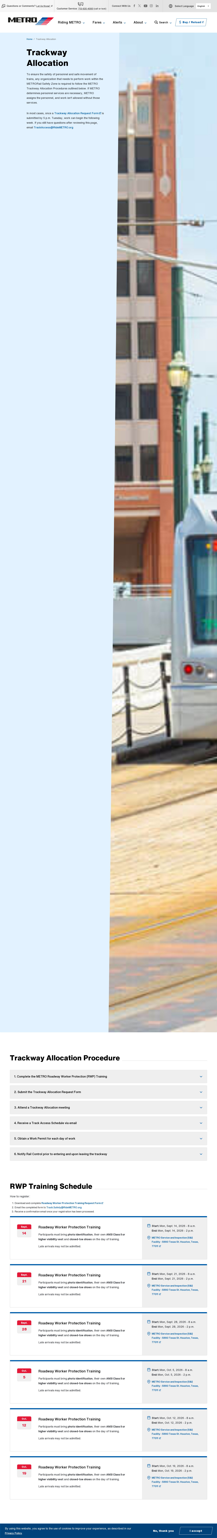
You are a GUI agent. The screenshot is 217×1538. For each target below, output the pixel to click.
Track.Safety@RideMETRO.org (64, 1207)
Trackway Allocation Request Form (77, 113)
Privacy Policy (13, 1533)
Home (29, 39)
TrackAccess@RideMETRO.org (53, 127)
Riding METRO (69, 22)
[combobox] (203, 6)
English (201, 6)
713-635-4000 (85, 8)
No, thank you (163, 1531)
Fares (97, 22)
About (138, 22)
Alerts (117, 22)
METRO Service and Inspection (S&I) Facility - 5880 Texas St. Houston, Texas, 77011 (177, 1242)
